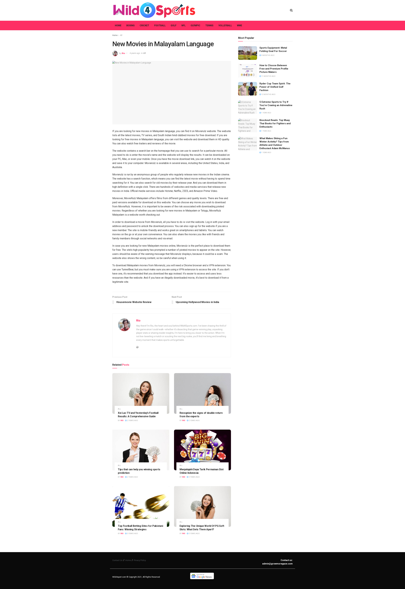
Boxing (130, 25)
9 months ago (267, 55)
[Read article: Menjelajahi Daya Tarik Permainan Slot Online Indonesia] (202, 450)
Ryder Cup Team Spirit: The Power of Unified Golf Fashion (274, 87)
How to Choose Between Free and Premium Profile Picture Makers (273, 68)
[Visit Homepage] (154, 10)
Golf (173, 25)
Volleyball (225, 25)
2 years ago (132, 420)
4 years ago (135, 53)
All (121, 35)
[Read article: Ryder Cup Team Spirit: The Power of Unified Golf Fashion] (247, 89)
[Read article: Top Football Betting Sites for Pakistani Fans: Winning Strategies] (140, 506)
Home (118, 25)
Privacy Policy (140, 560)
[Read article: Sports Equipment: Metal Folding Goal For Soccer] (247, 53)
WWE (239, 25)
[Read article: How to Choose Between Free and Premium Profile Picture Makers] (247, 70)
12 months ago (268, 94)
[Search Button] (291, 10)
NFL (183, 25)
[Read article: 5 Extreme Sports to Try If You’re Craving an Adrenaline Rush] (247, 107)
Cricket (144, 25)
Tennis (209, 25)
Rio (123, 53)
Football (160, 25)
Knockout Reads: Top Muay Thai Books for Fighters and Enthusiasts (275, 123)
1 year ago (266, 113)
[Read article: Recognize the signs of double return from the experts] (202, 393)
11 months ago (268, 76)
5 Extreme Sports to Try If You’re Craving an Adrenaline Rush (275, 105)
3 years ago (194, 477)
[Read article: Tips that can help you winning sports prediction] (140, 450)
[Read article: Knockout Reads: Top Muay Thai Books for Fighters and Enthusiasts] (247, 125)
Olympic (195, 25)
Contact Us (117, 560)
